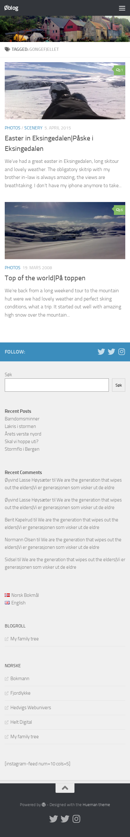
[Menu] (122, 8)
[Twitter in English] (101, 351)
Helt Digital (21, 722)
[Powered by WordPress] (44, 805)
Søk (8, 374)
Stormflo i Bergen (22, 449)
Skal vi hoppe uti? (21, 441)
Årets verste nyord (23, 434)
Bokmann (19, 678)
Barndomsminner (22, 419)
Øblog (11, 7)
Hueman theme (96, 804)
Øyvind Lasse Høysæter (28, 480)
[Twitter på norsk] (111, 351)
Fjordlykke (20, 693)
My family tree (24, 639)
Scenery (33, 128)
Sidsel (10, 559)
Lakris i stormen (20, 426)
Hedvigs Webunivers (30, 707)
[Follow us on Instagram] (121, 351)
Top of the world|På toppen (45, 278)
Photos (13, 128)
